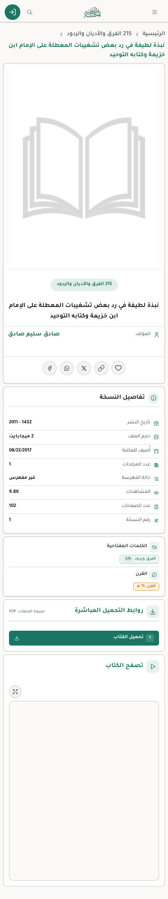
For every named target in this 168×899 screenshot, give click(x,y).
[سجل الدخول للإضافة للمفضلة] (118, 368)
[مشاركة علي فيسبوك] (50, 368)
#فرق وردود (140, 559)
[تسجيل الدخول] (12, 12)
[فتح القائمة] (154, 12)
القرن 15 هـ (146, 586)
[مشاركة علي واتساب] (67, 368)
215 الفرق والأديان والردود (99, 34)
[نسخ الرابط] (101, 368)
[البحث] (29, 12)
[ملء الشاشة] (15, 691)
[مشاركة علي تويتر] (84, 368)
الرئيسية (154, 34)
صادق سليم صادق (34, 335)
